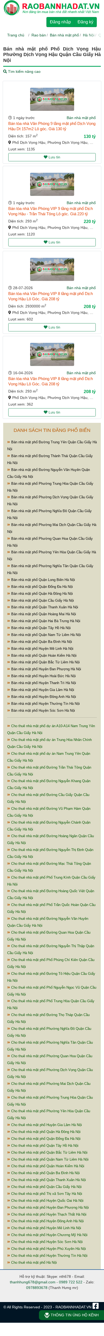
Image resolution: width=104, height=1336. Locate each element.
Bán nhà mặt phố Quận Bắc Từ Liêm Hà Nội (45, 662)
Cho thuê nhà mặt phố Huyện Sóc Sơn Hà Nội (46, 1242)
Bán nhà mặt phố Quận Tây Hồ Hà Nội (40, 628)
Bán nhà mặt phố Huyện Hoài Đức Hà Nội (43, 676)
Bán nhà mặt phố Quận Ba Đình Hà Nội (41, 642)
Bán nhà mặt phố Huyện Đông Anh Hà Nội (43, 697)
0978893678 (36, 1288)
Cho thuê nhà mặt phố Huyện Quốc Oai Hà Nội (46, 1201)
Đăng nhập (60, 22)
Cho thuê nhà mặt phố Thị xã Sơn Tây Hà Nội (46, 1194)
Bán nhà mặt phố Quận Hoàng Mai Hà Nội (43, 614)
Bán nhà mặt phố (64, 35)
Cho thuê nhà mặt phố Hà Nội (33, 1263)
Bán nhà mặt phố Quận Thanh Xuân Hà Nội (44, 607)
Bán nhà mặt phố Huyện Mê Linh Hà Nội (41, 649)
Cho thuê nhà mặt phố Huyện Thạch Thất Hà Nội (48, 1214)
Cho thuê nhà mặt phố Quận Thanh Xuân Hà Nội (48, 1180)
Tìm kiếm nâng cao (24, 71)
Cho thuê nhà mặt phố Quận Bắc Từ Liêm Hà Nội (48, 1152)
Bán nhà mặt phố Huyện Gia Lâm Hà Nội (42, 690)
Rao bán (38, 35)
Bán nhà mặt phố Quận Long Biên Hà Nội (42, 580)
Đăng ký (85, 22)
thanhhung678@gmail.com (32, 1282)
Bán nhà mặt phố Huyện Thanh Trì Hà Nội (43, 683)
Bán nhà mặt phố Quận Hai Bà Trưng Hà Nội (45, 621)
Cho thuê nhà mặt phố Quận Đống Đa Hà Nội (45, 1139)
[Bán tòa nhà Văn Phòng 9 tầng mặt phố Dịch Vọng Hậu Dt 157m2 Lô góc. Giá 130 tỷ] (52, 99)
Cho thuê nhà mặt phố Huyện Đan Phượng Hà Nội (49, 1207)
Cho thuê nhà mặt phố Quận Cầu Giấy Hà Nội (46, 1187)
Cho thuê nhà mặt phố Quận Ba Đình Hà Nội (45, 1173)
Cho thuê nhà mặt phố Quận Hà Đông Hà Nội (45, 1132)
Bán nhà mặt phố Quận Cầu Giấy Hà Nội (42, 600)
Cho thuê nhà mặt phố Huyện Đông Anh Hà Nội (47, 1221)
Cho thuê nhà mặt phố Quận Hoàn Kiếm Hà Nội (47, 1166)
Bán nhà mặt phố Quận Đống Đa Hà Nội (41, 587)
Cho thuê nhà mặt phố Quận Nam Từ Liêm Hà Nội (49, 1159)
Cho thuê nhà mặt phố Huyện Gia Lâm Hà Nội (46, 1125)
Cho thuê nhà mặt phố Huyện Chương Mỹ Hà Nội (48, 1235)
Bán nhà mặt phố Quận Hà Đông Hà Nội (41, 594)
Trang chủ (15, 35)
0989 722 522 (70, 1282)
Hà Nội (88, 35)
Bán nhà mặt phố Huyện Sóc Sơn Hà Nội (42, 711)
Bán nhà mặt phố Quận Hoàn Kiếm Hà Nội (43, 656)
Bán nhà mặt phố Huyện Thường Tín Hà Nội (45, 704)
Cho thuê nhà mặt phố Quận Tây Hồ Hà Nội (44, 1146)
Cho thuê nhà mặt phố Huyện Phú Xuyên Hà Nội (48, 1249)
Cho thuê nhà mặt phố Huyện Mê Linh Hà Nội (45, 1228)
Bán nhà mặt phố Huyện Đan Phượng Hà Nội (45, 669)
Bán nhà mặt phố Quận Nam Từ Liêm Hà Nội (45, 635)
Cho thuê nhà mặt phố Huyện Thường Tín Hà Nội (48, 1256)
